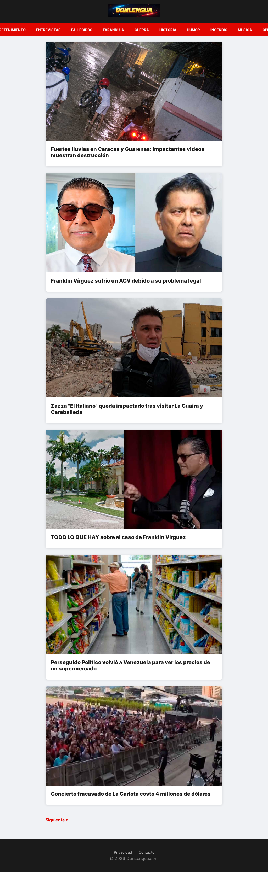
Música (245, 30)
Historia (167, 30)
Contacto (146, 852)
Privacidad (123, 852)
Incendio (218, 30)
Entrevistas (48, 30)
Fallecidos (81, 30)
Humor (193, 30)
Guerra (142, 30)
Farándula (113, 30)
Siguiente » (57, 819)
